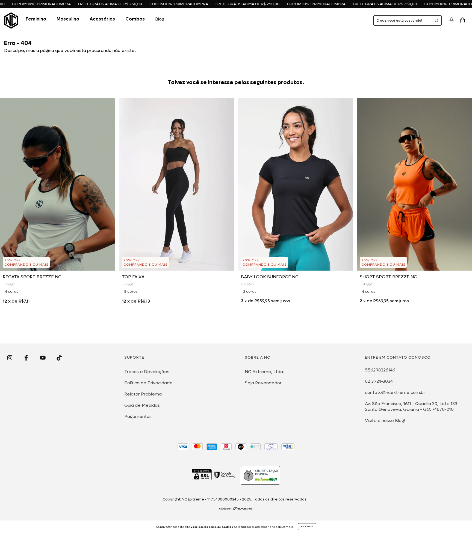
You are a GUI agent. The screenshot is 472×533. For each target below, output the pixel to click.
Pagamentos (138, 416)
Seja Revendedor (263, 383)
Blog (159, 19)
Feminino (36, 19)
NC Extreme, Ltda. (264, 371)
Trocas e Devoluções (146, 371)
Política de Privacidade (148, 383)
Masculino (68, 19)
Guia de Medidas (142, 405)
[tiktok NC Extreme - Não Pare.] (59, 358)
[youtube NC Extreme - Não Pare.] (43, 358)
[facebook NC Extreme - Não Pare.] (26, 358)
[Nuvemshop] (236, 509)
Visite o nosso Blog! (385, 420)
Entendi (307, 526)
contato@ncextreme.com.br (395, 392)
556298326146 (380, 370)
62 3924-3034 (379, 381)
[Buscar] (436, 20)
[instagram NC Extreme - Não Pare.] (10, 358)
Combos (135, 19)
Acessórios (102, 19)
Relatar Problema (143, 394)
